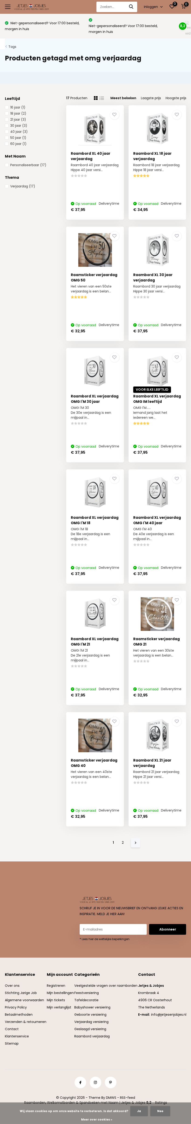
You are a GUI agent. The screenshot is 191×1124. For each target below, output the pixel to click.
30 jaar (18, 125)
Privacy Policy (16, 1007)
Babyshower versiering (92, 1007)
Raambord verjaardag (92, 1036)
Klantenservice (17, 1036)
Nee (160, 1111)
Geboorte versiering (90, 1014)
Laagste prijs (151, 98)
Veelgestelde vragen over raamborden (105, 985)
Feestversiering (86, 993)
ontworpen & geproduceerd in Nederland (127, 26)
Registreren (56, 985)
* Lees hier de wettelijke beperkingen (105, 939)
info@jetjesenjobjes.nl (168, 1014)
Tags (12, 46)
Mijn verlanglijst (59, 1007)
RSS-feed (127, 1097)
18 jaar (18, 113)
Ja (139, 1111)
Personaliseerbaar (28, 165)
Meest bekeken (123, 98)
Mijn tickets (56, 1000)
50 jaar (18, 137)
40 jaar (19, 131)
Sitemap (12, 1043)
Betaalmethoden (19, 1014)
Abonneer (167, 929)
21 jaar (18, 119)
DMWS (111, 1097)
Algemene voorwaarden (24, 1000)
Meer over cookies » (96, 1119)
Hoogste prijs (176, 98)
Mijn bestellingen (60, 993)
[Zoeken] (131, 7)
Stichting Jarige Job (21, 993)
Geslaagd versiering (90, 1029)
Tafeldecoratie (86, 1000)
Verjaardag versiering (91, 1021)
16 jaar (17, 107)
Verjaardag (22, 186)
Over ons (12, 985)
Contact (12, 1029)
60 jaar (18, 143)
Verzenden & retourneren (25, 1021)
